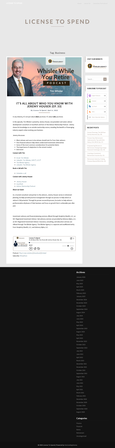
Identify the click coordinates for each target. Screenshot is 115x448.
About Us (87, 3)
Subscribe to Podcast (100, 3)
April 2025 (79, 287)
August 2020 (80, 412)
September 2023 (81, 328)
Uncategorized (81, 436)
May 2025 (79, 284)
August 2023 (80, 332)
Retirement (80, 433)
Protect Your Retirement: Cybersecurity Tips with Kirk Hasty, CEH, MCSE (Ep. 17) (95, 140)
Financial (79, 426)
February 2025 (81, 293)
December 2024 (81, 300)
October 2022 (80, 345)
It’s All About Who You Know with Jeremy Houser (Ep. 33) (44, 105)
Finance (78, 423)
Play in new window (25, 253)
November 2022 (81, 341)
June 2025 (79, 280)
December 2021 (81, 364)
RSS (21, 256)
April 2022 (79, 357)
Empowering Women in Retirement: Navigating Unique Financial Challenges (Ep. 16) (96, 148)
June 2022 (79, 354)
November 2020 (81, 402)
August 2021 (80, 377)
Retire (78, 430)
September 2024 (81, 309)
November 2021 (81, 367)
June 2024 (79, 319)
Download (37, 253)
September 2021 (81, 373)
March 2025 (80, 290)
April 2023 (79, 338)
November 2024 (81, 303)
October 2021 (80, 370)
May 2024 (79, 322)
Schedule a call (21, 173)
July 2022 (79, 351)
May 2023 (79, 335)
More (25, 256)
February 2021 (81, 396)
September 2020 (81, 409)
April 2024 (79, 325)
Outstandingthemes (71, 445)
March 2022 (80, 361)
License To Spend (39, 110)
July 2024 (79, 316)
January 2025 (80, 296)
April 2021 (79, 389)
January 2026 (80, 277)
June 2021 (79, 383)
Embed (44, 253)
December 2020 (81, 399)
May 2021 (79, 386)
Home (79, 3)
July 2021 (79, 380)
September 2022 (81, 348)
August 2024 (80, 312)
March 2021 (80, 393)
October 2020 (80, 405)
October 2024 (80, 306)
